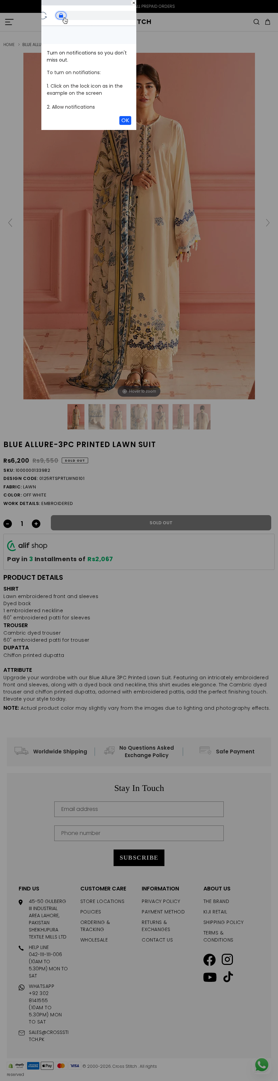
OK (125, 120)
